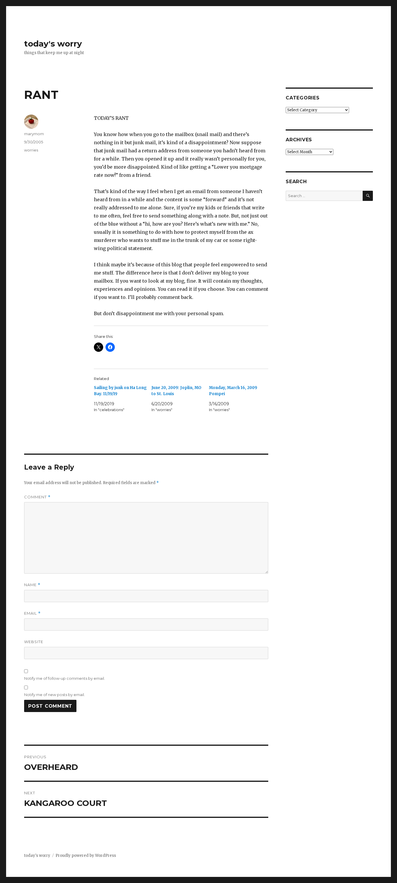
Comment (37, 497)
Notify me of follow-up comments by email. (64, 678)
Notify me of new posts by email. (54, 694)
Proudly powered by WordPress (86, 855)
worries (31, 150)
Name (32, 584)
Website (33, 641)
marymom (34, 133)
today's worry (53, 44)
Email (32, 613)
